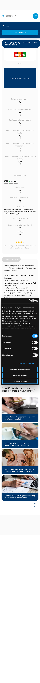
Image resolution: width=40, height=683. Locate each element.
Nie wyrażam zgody (20, 381)
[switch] (35, 342)
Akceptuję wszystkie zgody (20, 369)
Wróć (8, 26)
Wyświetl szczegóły (26, 363)
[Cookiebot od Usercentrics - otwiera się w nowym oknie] (29, 300)
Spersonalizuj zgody (20, 375)
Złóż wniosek (20, 32)
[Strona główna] (10, 16)
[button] (35, 16)
